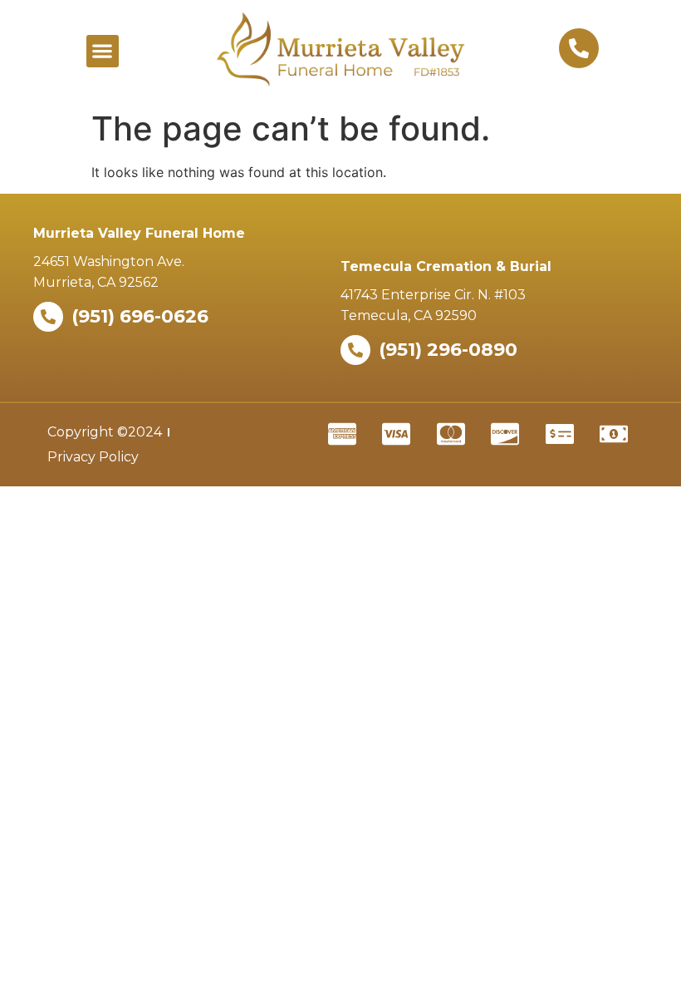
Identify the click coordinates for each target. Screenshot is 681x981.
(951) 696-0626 (139, 316)
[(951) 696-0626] (48, 317)
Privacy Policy (93, 457)
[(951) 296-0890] (355, 350)
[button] (102, 51)
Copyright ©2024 (104, 432)
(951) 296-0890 (448, 349)
